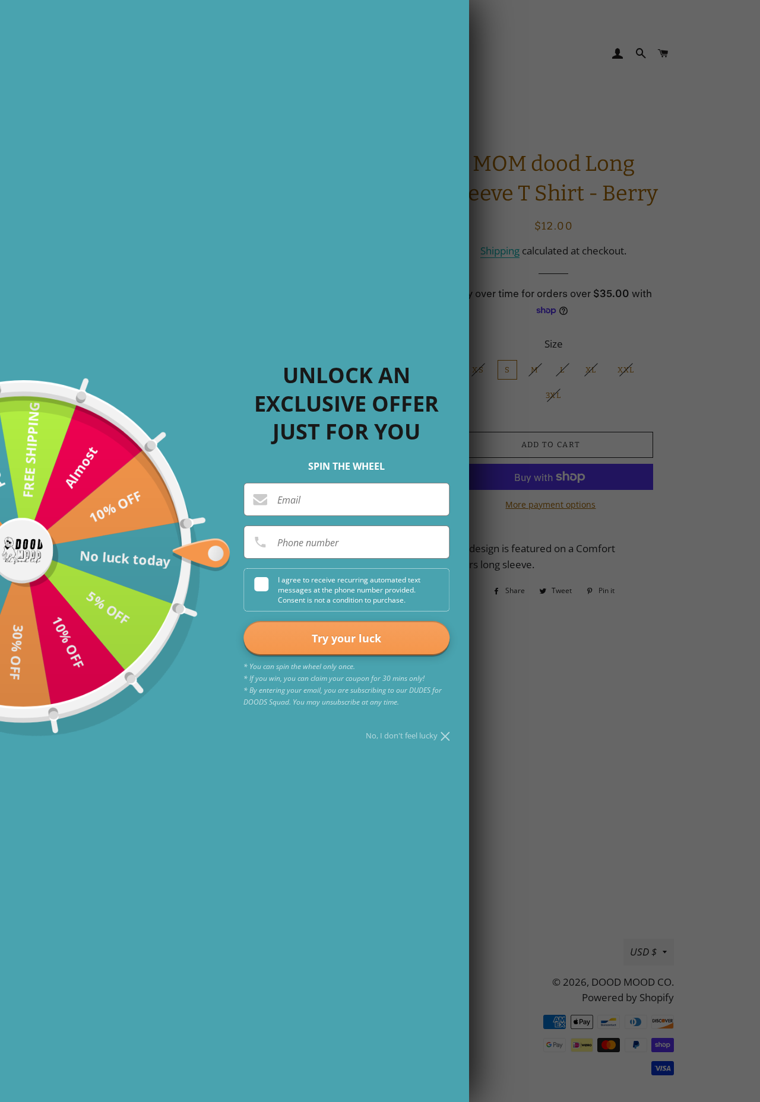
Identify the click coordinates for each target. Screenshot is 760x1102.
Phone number (307, 542)
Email (288, 500)
